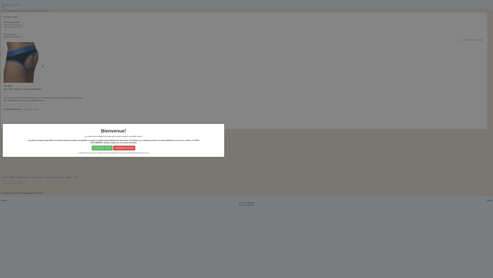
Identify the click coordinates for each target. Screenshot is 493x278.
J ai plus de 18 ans (102, 148)
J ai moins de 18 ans (124, 148)
